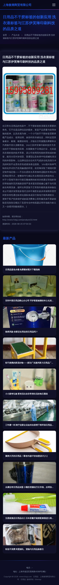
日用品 (35, 576)
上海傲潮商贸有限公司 (17, 5)
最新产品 (9, 238)
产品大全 (16, 35)
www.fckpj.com (25, 576)
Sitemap (38, 579)
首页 (5, 35)
